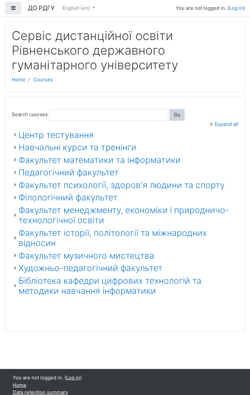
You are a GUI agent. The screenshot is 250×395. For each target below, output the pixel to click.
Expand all (226, 124)
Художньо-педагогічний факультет (90, 268)
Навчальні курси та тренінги (77, 147)
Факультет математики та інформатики (100, 160)
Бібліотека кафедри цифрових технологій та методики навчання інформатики (110, 286)
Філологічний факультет (68, 197)
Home (18, 79)
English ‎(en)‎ (76, 8)
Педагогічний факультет (69, 172)
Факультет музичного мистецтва (86, 256)
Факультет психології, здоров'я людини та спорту (122, 185)
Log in (236, 8)
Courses (43, 79)
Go (177, 115)
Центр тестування (56, 135)
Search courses (30, 114)
